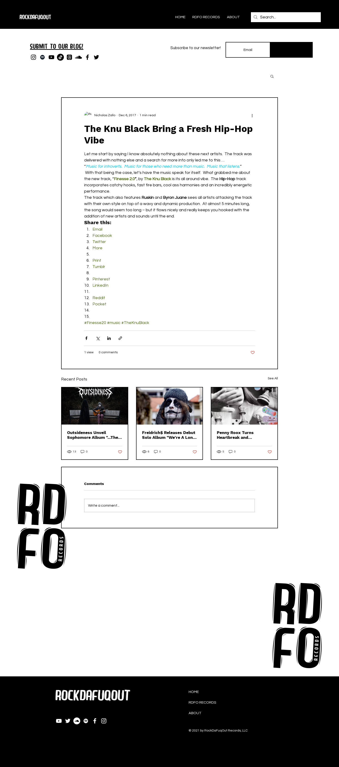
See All (273, 378)
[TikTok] (60, 57)
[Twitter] (96, 57)
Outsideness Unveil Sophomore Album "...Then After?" (94, 435)
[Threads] (69, 57)
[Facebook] (87, 57)
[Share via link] (120, 338)
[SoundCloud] (78, 57)
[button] (272, 76)
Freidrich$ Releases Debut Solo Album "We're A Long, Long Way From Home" (169, 435)
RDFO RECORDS (202, 702)
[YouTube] (51, 57)
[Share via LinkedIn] (109, 338)
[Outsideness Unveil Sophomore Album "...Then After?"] (95, 406)
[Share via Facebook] (86, 338)
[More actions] (252, 115)
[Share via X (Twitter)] (97, 338)
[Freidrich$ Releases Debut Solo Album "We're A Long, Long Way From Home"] (170, 406)
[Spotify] (42, 57)
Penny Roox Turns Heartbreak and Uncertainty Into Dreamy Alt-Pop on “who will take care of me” (243, 435)
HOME (194, 692)
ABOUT (195, 713)
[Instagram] (33, 57)
